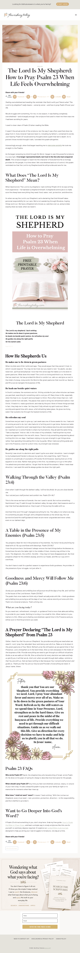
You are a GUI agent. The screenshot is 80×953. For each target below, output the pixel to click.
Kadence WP (48, 948)
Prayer (40, 66)
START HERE (62, 4)
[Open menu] (76, 14)
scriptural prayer (11, 848)
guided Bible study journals (57, 828)
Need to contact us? (21, 938)
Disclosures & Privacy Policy (43, 938)
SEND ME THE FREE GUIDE (40, 927)
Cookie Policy (61, 938)
